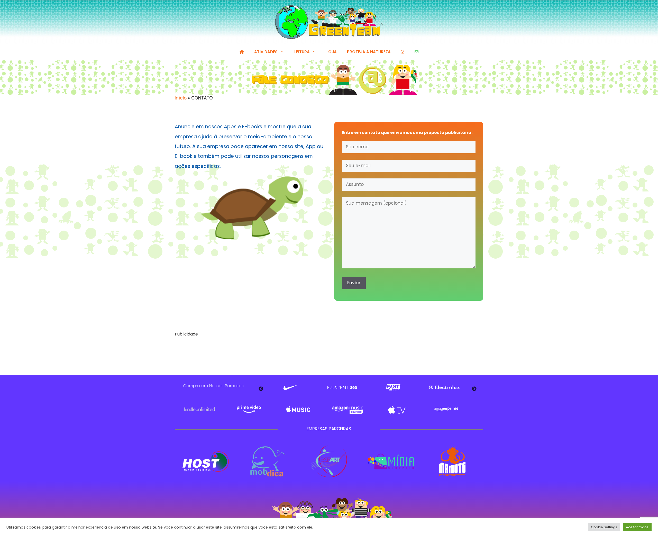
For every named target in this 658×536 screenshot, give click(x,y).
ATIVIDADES (266, 51)
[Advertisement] (329, 353)
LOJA (331, 51)
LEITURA (302, 51)
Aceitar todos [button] (637, 527)
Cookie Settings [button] (604, 527)
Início (181, 98)
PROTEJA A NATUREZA (369, 51)
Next (474, 389)
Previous (260, 389)
